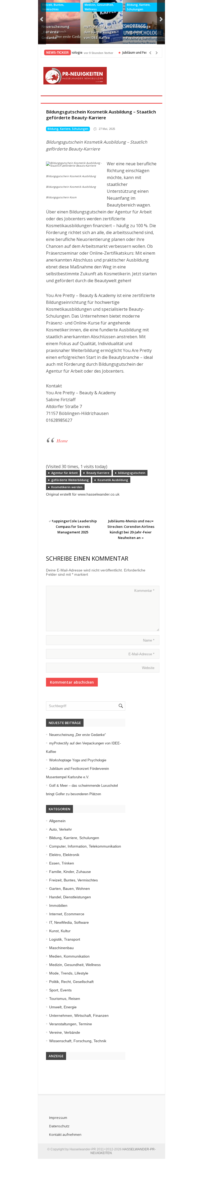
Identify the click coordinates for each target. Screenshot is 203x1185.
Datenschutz (59, 1126)
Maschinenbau (61, 948)
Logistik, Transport (64, 939)
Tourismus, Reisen (64, 998)
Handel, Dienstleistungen (70, 897)
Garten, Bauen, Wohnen (69, 888)
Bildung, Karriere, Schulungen (138, 7)
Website (148, 668)
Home (62, 440)
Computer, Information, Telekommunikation (85, 846)
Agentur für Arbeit (64, 473)
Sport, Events (60, 990)
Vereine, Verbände (64, 1032)
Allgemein (57, 821)
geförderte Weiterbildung (70, 480)
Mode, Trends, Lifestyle (68, 973)
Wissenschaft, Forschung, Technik (77, 1041)
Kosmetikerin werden (66, 487)
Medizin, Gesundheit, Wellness (99, 7)
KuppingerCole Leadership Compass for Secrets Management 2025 (74, 526)
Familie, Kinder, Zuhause (70, 872)
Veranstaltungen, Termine (70, 1024)
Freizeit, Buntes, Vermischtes (53, 7)
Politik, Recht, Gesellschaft (71, 982)
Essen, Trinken (61, 863)
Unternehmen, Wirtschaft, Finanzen (79, 1015)
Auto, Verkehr (60, 829)
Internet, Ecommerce (66, 914)
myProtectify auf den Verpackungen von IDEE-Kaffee (100, 32)
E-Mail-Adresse (141, 654)
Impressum (58, 1117)
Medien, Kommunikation (69, 956)
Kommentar (144, 591)
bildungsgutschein (131, 473)
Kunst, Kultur (60, 931)
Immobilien (58, 905)
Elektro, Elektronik (64, 855)
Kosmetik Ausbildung (113, 480)
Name (148, 640)
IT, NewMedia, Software (69, 922)
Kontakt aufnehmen (65, 1134)
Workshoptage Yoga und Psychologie (138, 32)
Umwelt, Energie (63, 1007)
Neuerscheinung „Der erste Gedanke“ (55, 32)
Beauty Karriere (97, 473)
